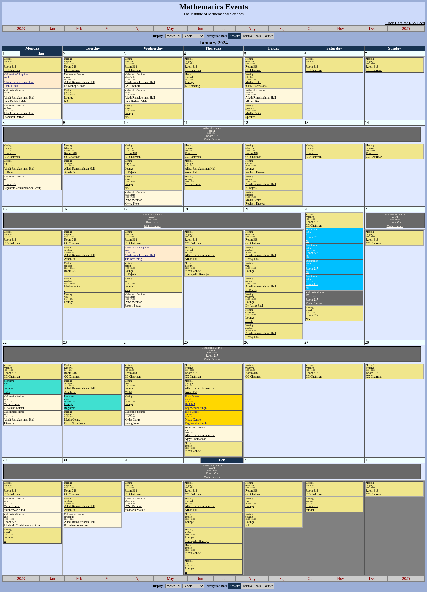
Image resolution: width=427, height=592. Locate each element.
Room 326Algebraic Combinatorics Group (22, 523)
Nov (340, 28)
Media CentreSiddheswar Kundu (15, 508)
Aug (251, 28)
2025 (406, 28)
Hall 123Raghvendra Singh (196, 406)
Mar (108, 28)
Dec (372, 28)
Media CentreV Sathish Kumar (14, 406)
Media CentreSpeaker (253, 115)
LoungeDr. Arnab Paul (254, 303)
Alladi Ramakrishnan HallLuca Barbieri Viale (19, 99)
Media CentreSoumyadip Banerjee (197, 272)
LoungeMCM (129, 390)
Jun (200, 28)
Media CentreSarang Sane (132, 421)
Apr (138, 28)
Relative (247, 36)
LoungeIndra (8, 390)
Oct (310, 28)
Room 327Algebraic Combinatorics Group (22, 186)
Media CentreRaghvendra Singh (196, 421)
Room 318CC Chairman (12, 68)
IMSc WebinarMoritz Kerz (133, 201)
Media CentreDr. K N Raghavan (75, 421)
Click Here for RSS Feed (405, 23)
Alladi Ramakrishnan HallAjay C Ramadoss (200, 437)
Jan (52, 28)
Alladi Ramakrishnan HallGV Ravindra (140, 84)
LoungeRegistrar (69, 406)
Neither (268, 36)
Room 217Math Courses (212, 137)
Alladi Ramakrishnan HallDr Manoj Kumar (79, 84)
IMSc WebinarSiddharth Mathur (135, 508)
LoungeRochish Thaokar (255, 170)
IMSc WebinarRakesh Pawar (133, 303)
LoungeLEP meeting (192, 84)
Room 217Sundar (312, 508)
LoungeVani (129, 288)
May (170, 28)
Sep (282, 28)
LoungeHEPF (249, 319)
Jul (224, 28)
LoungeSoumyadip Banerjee (197, 539)
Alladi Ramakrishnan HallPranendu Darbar (19, 115)
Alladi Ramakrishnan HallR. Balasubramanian (79, 523)
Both (258, 36)
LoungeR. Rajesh (130, 170)
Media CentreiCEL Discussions (256, 84)
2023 (21, 28)
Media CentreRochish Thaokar (255, 201)
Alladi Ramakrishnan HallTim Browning (140, 257)
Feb (79, 28)
